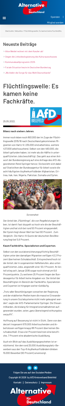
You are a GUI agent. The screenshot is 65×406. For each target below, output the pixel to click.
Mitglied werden (55, 22)
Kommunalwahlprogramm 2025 (20, 62)
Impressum (46, 382)
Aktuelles (19, 31)
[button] (4, 18)
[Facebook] (29, 368)
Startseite (9, 31)
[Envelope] (35, 368)
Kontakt (17, 382)
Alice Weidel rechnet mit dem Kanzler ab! (24, 51)
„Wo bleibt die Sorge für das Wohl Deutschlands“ (28, 72)
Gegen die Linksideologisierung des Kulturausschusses (31, 56)
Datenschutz (31, 382)
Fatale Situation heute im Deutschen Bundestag (28, 67)
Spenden (55, 16)
